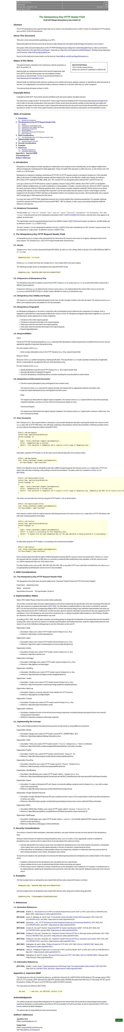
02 (80, 20)
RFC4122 (20, 917)
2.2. (19, 125)
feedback (119, 1020)
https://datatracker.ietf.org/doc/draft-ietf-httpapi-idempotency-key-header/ (78, 44)
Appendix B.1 (65, 977)
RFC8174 (20, 950)
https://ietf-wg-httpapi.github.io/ (38, 52)
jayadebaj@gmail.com (29, 1021)
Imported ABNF (31, 153)
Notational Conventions (29, 120)
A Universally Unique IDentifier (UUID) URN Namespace (70, 917)
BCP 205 (99, 966)
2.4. (19, 129)
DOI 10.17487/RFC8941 (89, 955)
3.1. (19, 137)
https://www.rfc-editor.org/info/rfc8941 (39, 957)
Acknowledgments (23, 155)
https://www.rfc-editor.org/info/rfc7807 (39, 946)
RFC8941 (20, 955)
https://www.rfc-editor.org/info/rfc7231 (61, 941)
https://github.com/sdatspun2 (30, 1030)
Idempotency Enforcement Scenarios (33, 132)
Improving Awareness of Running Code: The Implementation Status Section (69, 966)
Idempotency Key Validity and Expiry (33, 127)
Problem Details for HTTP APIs (57, 944)
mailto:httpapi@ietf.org (83, 48)
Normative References (28, 150)
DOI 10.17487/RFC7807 (85, 944)
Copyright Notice (22, 93)
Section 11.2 (95, 470)
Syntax (24, 124)
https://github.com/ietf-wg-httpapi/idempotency (72, 56)
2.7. (19, 133)
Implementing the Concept (30, 141)
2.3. (19, 127)
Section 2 (56, 227)
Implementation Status (26, 139)
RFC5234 (20, 928)
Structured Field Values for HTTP (60, 955)
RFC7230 (20, 933)
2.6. (19, 132)
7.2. (19, 151)
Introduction (22, 118)
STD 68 (85, 928)
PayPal (71, 1004)
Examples (22, 145)
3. (16, 135)
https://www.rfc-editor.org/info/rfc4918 (61, 925)
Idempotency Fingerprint (29, 129)
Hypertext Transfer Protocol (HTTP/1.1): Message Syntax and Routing (76, 933)
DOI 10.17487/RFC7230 (34, 936)
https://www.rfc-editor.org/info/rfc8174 (47, 952)
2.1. (19, 124)
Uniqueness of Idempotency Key (32, 125)
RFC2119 (20, 911)
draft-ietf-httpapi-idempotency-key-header (60, 20)
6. (16, 145)
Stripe (79, 1004)
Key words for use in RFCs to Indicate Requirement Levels (55, 911)
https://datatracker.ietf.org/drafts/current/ (30, 78)
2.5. (19, 130)
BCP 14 (79, 911)
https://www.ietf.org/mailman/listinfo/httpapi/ (75, 50)
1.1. (19, 120)
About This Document (24, 36)
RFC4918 (20, 922)
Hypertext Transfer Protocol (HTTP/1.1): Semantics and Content (74, 939)
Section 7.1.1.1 (31, 223)
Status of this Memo (23, 61)
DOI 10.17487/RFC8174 (100, 950)
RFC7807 (20, 944)
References (22, 148)
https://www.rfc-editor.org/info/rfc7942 (68, 968)
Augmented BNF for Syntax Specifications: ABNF (65, 928)
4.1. (19, 141)
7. (16, 148)
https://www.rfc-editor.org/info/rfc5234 (64, 930)
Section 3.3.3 (87, 249)
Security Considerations (27, 143)
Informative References (29, 151)
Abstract (18, 25)
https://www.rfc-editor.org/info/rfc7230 (65, 936)
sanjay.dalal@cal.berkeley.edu (31, 1027)
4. (16, 139)
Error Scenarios (26, 133)
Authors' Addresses (23, 158)
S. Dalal (105, 4)
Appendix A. (20, 153)
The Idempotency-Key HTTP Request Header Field (36, 122)
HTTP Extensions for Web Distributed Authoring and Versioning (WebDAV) (65, 922)
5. (16, 143)
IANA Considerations (26, 135)
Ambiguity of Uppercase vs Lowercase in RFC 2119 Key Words (55, 950)
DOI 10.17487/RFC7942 (38, 968)
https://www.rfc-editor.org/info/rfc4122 (61, 919)
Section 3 (51, 230)
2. (16, 122)
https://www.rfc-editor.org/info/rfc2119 (48, 914)
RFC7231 (20, 939)
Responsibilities (26, 130)
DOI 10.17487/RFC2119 (98, 911)
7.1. (19, 150)
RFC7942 (20, 966)
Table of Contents (22, 114)
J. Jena (106, 2)
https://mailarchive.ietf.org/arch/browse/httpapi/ (33, 50)
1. (16, 118)
